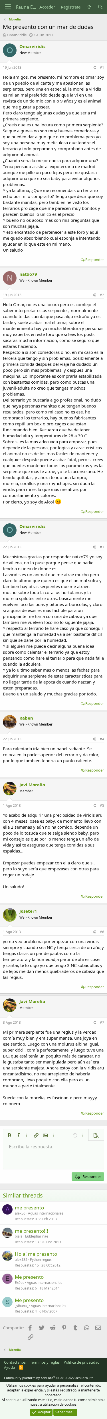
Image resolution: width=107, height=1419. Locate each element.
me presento (29, 1207)
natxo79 (28, 274)
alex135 (21, 1259)
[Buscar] (100, 7)
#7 (102, 1022)
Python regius (41, 1259)
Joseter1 (28, 911)
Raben (26, 718)
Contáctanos (15, 1362)
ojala (19, 1236)
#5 (102, 805)
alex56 (20, 1213)
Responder (94, 259)
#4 (102, 739)
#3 (102, 547)
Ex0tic (19, 1282)
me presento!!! (31, 1231)
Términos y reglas (45, 1362)
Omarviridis (17, 34)
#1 (102, 67)
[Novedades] (88, 7)
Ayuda (9, 1367)
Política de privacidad (82, 1362)
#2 (102, 294)
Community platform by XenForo (49, 1378)
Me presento (29, 1277)
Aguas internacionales (45, 1213)
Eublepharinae (36, 1236)
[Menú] (8, 7)
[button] (9, 1135)
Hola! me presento (36, 1254)
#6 (102, 931)
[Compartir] (94, 67)
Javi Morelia (32, 784)
